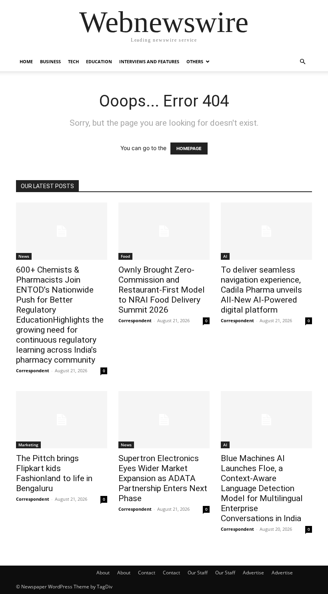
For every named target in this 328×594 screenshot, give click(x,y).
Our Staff (198, 572)
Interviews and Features (149, 61)
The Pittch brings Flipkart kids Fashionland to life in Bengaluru (54, 473)
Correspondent (32, 370)
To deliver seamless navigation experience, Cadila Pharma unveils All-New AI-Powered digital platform (261, 290)
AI (225, 256)
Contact (146, 572)
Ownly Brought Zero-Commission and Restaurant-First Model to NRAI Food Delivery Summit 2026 (161, 290)
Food (125, 256)
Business (50, 61)
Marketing (28, 445)
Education (99, 61)
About (103, 572)
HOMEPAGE (189, 148)
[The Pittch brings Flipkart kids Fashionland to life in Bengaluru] (61, 419)
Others (194, 61)
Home (26, 61)
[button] (302, 62)
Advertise (253, 572)
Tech (73, 61)
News (23, 256)
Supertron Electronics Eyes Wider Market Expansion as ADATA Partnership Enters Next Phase (162, 478)
